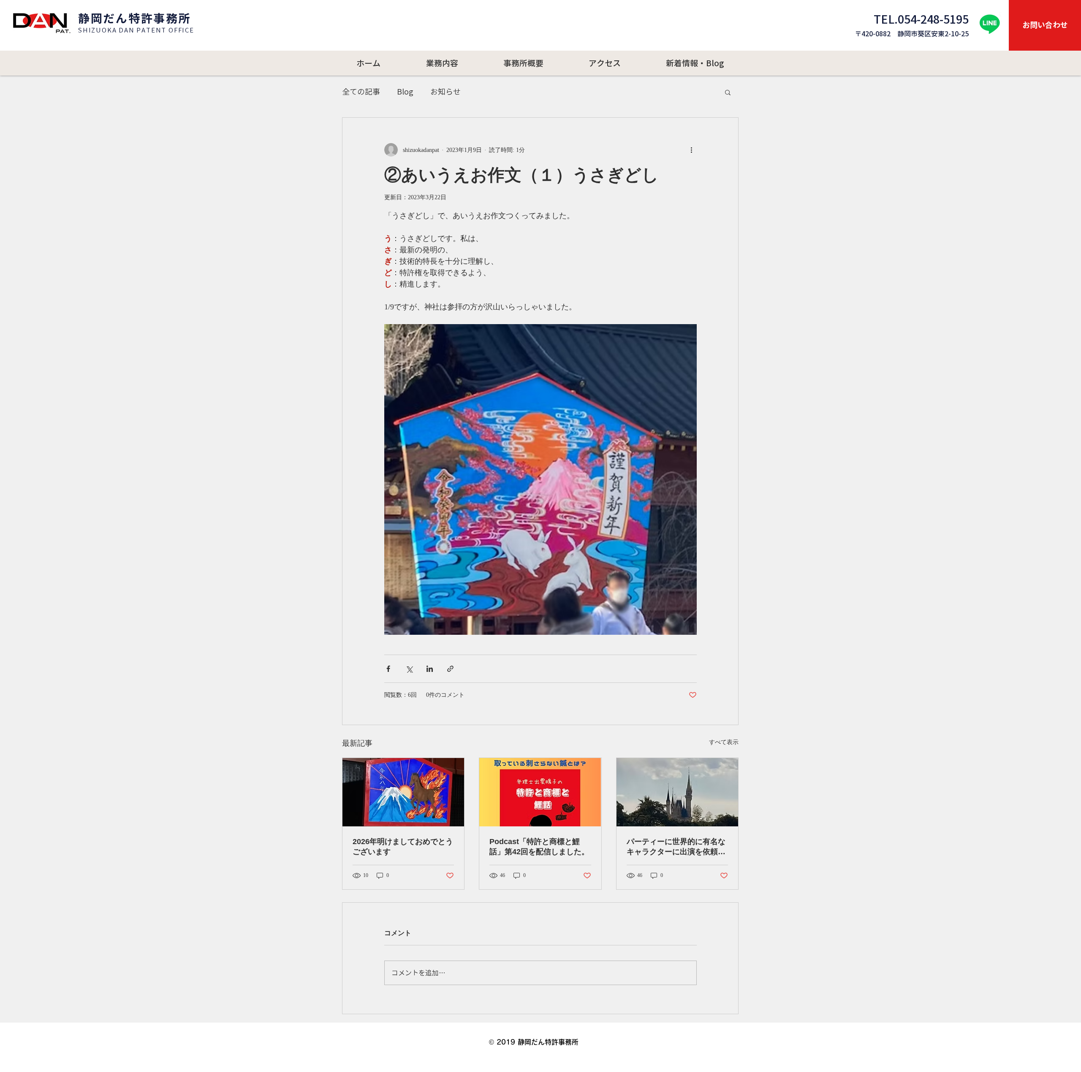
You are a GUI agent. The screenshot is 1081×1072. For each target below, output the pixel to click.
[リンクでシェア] (450, 669)
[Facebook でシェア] (388, 669)
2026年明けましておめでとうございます (403, 846)
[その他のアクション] (692, 150)
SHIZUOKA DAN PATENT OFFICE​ (136, 30)
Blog (405, 91)
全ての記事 (361, 91)
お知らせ (445, 91)
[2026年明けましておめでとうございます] (403, 792)
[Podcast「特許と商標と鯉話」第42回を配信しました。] (540, 792)
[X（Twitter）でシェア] (409, 669)
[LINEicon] (990, 24)
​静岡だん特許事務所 (134, 18)
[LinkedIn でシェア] (430, 669)
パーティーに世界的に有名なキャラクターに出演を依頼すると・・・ (676, 847)
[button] (728, 92)
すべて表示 (724, 742)
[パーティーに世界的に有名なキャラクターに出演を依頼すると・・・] (677, 792)
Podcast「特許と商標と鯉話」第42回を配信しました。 (539, 846)
